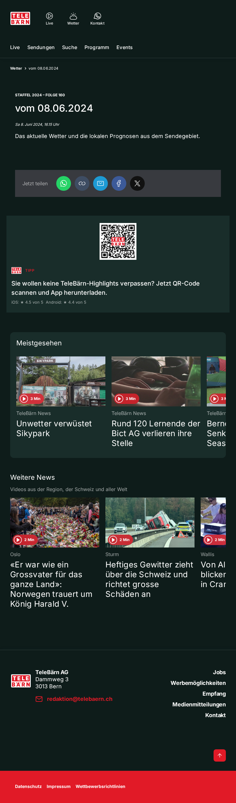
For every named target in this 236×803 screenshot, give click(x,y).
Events (124, 47)
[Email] (100, 183)
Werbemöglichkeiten (198, 683)
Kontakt (215, 715)
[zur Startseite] (20, 18)
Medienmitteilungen (199, 704)
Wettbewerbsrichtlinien (100, 786)
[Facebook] (119, 183)
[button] (82, 183)
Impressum (59, 786)
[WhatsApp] (63, 183)
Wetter (16, 68)
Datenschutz (28, 786)
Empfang (214, 693)
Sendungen (41, 47)
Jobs (219, 672)
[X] (137, 183)
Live (15, 47)
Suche (69, 47)
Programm (97, 47)
